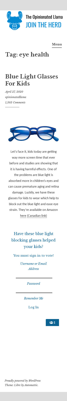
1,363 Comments (15, 102)
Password (33, 283)
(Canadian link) (37, 216)
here (23, 216)
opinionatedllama (15, 97)
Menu (57, 44)
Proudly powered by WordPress (23, 380)
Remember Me (33, 298)
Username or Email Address (33, 266)
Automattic (31, 385)
